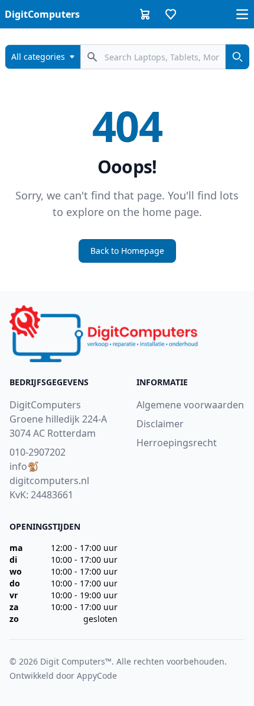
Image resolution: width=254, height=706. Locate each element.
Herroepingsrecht (176, 442)
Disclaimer (160, 423)
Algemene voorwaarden (190, 404)
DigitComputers (42, 14)
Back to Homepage (127, 250)
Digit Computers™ (76, 661)
